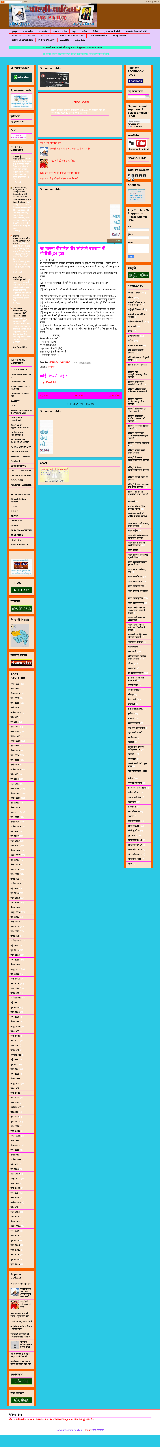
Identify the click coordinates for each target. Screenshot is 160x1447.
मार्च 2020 (15, 993)
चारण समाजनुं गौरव (135, 598)
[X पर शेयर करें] (85, 363)
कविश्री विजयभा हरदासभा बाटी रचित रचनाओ (138, 485)
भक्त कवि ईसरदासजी (136, 728)
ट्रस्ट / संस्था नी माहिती (112, 31)
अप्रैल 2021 (16, 1055)
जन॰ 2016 (15, 755)
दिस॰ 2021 (15, 1093)
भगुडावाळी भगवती (135, 732)
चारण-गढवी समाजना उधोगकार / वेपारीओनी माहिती (136, 627)
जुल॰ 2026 (15, 1264)
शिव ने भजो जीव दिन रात (50, 143)
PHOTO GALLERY (46, 40)
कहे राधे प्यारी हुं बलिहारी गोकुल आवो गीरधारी (59, 178)
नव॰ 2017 (15, 860)
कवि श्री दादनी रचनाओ (137, 365)
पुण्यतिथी (131, 704)
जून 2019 (15, 950)
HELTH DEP (16, 540)
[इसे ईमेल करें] (81, 363)
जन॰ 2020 (15, 983)
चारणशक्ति (17, 277)
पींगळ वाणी (132, 699)
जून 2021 (15, 1064)
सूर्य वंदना (131, 835)
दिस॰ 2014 (15, 693)
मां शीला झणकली (20, 280)
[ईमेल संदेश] (75, 362)
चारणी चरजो (133, 647)
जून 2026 (15, 1259)
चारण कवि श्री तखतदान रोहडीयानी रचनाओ (138, 536)
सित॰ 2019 (15, 964)
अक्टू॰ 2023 (15, 1178)
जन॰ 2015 (15, 698)
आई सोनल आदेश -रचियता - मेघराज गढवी (21, 1327)
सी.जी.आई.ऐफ (133, 826)
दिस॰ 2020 (15, 1036)
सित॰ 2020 (15, 1021)
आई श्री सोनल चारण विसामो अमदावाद (136, 303)
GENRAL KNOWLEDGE (22, 40)
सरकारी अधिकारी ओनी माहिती (136, 31)
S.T (12, 490)
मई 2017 (14, 831)
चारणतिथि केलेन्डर (135, 642)
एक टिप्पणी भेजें (49, 382)
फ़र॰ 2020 (15, 988)
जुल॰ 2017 (15, 841)
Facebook (15, 461)
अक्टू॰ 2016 (15, 798)
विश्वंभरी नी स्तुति (135, 783)
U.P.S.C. (15, 506)
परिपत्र (131, 694)
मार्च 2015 (15, 707)
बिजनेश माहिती (17, 36)
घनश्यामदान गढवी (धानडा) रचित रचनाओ (138, 524)
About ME (64, 40)
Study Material (119, 36)
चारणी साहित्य (28, 31)
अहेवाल (131, 297)
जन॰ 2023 (15, 1150)
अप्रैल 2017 (16, 826)
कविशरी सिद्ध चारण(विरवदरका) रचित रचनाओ (137, 374)
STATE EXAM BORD (21, 471)
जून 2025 (15, 1240)
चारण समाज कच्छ (135, 581)
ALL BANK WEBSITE (21, 485)
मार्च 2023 (15, 1155)
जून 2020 (15, 1007)
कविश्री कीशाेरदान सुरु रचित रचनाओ (137, 410)
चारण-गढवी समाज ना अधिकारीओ (136, 618)
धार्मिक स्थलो (133, 685)
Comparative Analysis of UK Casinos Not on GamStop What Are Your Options (22, 197)
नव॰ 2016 (15, 803)
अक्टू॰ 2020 (15, 1026)
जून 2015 (15, 722)
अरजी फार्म (31, 36)
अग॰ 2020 (15, 1017)
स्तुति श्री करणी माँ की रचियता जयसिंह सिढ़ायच (60, 173)
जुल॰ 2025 (15, 1245)
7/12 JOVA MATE (19, 369)
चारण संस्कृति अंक (135, 576)
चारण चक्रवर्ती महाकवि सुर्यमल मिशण (137, 563)
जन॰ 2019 (15, 926)
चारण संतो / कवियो (60, 31)
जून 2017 (15, 836)
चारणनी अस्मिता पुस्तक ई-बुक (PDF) (26, 1344)
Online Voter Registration (17, 433)
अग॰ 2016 (15, 788)
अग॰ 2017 (15, 845)
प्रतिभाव (131, 713)
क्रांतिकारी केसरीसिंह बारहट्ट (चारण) (136, 507)
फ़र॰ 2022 (15, 1102)
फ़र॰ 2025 (15, 1235)
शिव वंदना (132, 802)
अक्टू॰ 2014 (15, 684)
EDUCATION (17, 535)
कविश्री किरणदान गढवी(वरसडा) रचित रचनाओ (136, 401)
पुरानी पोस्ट (114, 395)
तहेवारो (130, 663)
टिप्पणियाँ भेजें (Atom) (85, 403)
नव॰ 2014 (15, 688)
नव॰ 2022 (15, 1140)
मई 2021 (14, 1059)
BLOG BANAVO (18, 466)
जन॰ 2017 (15, 812)
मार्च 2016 (15, 765)
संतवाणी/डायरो (134, 811)
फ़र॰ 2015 (15, 703)
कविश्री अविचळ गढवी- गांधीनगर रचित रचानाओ (137, 390)
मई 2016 (14, 774)
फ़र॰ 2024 (15, 1197)
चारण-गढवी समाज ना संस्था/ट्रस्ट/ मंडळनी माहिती (136, 610)
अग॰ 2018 (15, 903)
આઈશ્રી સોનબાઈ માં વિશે (62, 160)
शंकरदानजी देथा (134, 797)
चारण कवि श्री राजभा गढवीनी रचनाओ (136, 544)
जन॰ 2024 (15, 1193)
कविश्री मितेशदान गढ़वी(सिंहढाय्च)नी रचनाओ (138, 468)
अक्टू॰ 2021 (15, 1083)
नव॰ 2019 (15, 974)
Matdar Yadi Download (16, 419)
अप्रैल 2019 (16, 941)
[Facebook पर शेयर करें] (87, 363)
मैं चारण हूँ (17, 156)
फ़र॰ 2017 (15, 817)
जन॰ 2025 (15, 1231)
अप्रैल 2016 (16, 769)
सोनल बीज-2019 (135, 849)
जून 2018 (15, 893)
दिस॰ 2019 (15, 979)
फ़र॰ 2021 (15, 1045)
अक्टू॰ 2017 (15, 855)
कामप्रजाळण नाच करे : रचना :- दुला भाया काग (20, 1314)
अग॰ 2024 (15, 1216)
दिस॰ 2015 (15, 750)
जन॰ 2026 (15, 1254)
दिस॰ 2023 (15, 1188)
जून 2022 (15, 1117)
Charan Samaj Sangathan (20, 188)
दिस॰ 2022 (15, 1145)
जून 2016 (15, 779)
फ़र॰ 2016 (15, 760)
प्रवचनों (131, 718)
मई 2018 (14, 888)
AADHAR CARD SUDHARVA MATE (20, 440)
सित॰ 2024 (15, 1221)
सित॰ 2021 (15, 1078)
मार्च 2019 (15, 936)
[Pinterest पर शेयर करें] (89, 363)
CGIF (13, 405)
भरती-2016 (132, 737)
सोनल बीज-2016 (135, 840)
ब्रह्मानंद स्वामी (134, 723)
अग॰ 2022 (15, 1126)
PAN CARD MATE (19, 544)
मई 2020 (14, 1002)
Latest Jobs (80, 40)
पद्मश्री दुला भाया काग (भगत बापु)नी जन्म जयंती (70, 148)
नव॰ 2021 (15, 1088)
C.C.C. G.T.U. (17, 480)
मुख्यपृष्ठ (14, 31)
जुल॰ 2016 (15, 784)
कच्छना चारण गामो (135, 345)
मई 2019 (14, 945)
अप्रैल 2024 (16, 1202)
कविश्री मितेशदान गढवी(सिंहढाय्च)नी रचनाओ (138, 458)
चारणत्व (16, 236)
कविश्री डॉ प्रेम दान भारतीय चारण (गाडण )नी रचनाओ (138, 435)
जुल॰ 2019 (15, 955)
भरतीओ (131, 742)
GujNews (17, 308)
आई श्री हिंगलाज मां (136, 309)
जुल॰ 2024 (15, 1212)
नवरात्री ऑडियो (134, 690)
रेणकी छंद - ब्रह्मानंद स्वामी (21, 1321)
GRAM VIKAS (17, 521)
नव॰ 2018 (15, 917)
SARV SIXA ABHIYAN (21, 530)
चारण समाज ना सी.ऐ (136, 586)
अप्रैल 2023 (16, 1159)
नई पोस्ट (44, 395)
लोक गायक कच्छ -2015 (137, 771)
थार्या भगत (132, 668)
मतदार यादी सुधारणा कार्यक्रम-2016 (136, 748)
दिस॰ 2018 (15, 922)
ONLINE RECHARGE (21, 475)
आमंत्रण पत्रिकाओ (135, 321)
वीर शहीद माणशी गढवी (137, 788)
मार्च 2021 (15, 1050)
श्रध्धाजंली (132, 807)
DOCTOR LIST (47, 36)
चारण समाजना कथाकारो (138, 591)
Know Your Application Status (20, 426)
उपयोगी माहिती (134, 336)
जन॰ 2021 (15, 1040)
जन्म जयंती (132, 651)
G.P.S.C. (15, 511)
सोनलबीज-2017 (134, 859)
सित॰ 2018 (15, 907)
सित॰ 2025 (15, 1250)
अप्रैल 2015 (16, 712)
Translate (137, 126)
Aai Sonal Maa (20, 347)
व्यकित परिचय (133, 792)
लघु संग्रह (132, 759)
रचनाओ (51, 367)
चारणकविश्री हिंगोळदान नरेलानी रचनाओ (137, 635)
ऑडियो (84, 31)
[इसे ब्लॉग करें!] (83, 363)
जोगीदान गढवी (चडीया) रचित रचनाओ (137, 657)
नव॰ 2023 (15, 1183)
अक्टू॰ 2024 (15, 1226)
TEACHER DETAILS (98, 36)
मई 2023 (14, 1164)
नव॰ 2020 (15, 1031)
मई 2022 (14, 1112)
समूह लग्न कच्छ (134, 821)
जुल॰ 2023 (15, 1174)
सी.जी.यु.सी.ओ (134, 830)
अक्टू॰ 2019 (15, 969)
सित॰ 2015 (15, 736)
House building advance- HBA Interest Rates (20, 313)
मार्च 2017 (15, 822)
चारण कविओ (133, 550)
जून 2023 (15, 1169)
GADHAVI (15, 401)
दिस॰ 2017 (15, 864)
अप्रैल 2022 (16, 1107)
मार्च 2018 (15, 879)
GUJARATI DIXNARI (20, 456)
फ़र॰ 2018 (15, 874)
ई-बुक (74, 31)
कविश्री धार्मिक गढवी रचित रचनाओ (136, 451)
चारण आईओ (43, 31)
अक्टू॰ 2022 (15, 1136)
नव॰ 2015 (15, 746)
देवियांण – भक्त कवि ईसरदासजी (136, 679)
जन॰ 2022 (15, 1098)
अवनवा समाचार (134, 293)
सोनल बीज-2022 (135, 854)
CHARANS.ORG (18, 381)
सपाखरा (131, 816)
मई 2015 (14, 717)
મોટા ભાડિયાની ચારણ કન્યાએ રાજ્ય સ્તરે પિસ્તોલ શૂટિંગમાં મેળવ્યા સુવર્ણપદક (51, 1419)
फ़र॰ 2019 (15, 931)
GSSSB (14, 525)
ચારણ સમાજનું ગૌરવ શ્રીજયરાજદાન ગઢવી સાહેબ (22, 241)
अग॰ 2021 (15, 1074)
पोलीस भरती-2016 (135, 709)
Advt (130, 864)
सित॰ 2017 (15, 850)
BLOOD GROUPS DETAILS (72, 36)
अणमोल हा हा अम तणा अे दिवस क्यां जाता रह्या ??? (21, 1362)
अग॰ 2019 (15, 960)
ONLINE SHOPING (20, 451)
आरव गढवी (132, 326)
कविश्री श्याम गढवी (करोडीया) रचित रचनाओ (138, 493)
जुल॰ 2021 (15, 1069)
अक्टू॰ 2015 (15, 741)
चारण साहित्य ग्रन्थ (136, 603)
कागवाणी (131, 501)
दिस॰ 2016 (15, 807)
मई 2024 (14, 1207)
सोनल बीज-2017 (135, 845)
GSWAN (15, 516)
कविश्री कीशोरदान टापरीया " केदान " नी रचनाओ (136, 418)
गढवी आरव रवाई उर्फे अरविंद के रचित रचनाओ (137, 514)
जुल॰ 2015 (15, 727)
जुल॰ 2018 (15, 898)
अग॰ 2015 (15, 731)
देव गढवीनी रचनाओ (135, 673)
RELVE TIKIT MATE (20, 494)
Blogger (88, 1430)
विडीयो (95, 31)
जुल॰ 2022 (15, 1121)
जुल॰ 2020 (15, 1012)
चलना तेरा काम (19, 159)
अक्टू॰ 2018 (15, 912)
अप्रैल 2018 (16, 883)
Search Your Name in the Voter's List (21, 411)
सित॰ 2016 (15, 793)
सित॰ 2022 (15, 1131)
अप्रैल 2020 (16, 998)
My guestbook (18, 121)
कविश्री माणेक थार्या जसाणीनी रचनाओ (136, 383)
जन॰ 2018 (15, 869)
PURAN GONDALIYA (21, 447)
